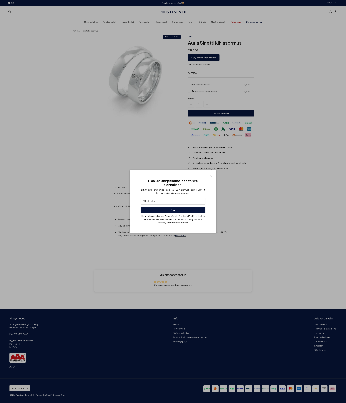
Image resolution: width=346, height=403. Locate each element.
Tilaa (173, 210)
